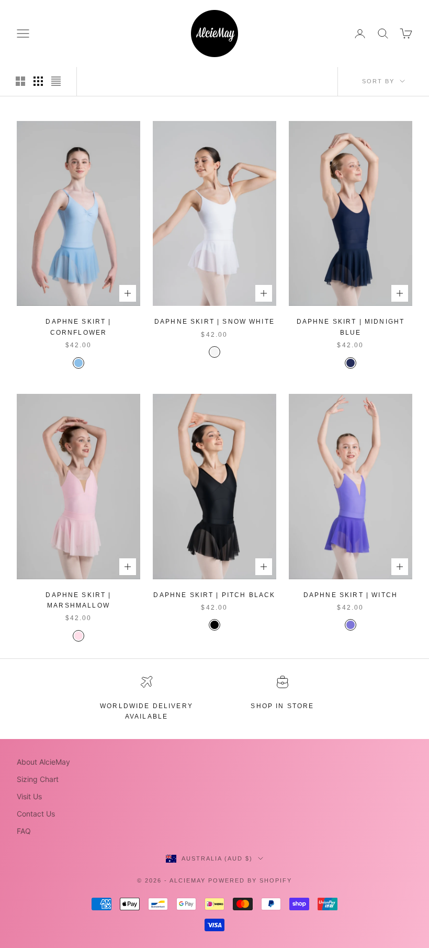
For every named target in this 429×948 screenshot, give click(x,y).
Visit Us (29, 796)
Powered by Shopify (250, 880)
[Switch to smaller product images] (38, 81)
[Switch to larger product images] (20, 81)
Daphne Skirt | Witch (350, 595)
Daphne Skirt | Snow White (214, 321)
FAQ (24, 830)
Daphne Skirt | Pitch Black (214, 595)
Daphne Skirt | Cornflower (78, 327)
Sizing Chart (38, 779)
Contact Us (36, 813)
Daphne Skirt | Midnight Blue (351, 327)
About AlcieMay (43, 761)
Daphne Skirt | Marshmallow (78, 600)
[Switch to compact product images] (56, 81)
